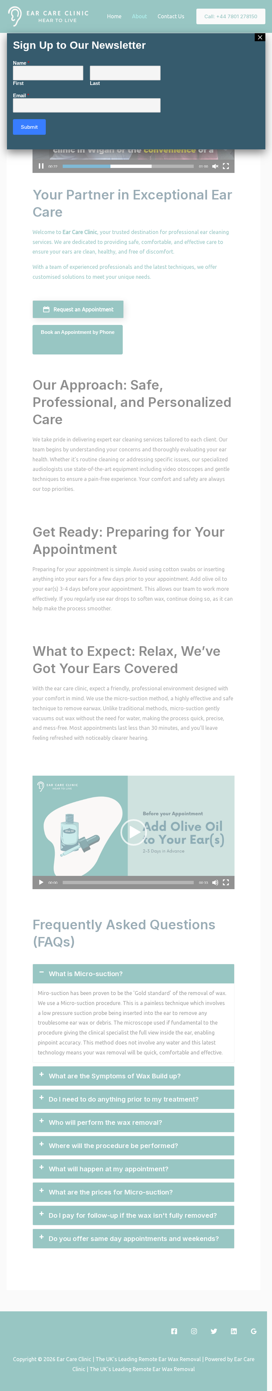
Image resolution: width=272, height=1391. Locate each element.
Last (95, 83)
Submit (29, 127)
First (18, 83)
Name (21, 63)
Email (21, 95)
